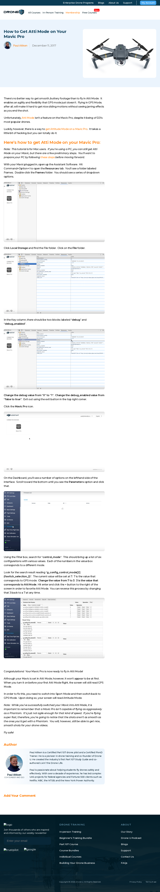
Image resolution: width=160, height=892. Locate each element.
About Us (114, 2)
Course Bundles (69, 850)
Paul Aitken (15, 766)
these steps (47, 157)
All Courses (34, 12)
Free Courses (89, 12)
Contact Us (127, 856)
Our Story (126, 831)
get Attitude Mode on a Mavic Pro (66, 129)
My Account (148, 2)
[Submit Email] (46, 841)
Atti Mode (28, 117)
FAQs (124, 862)
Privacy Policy (136, 882)
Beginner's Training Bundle (75, 837)
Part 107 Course (68, 844)
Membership (73, 12)
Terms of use (151, 882)
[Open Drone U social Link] (5, 881)
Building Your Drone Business (77, 862)
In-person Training (70, 831)
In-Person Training (52, 12)
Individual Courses (70, 856)
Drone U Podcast (131, 837)
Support (127, 2)
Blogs (101, 2)
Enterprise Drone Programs (78, 2)
